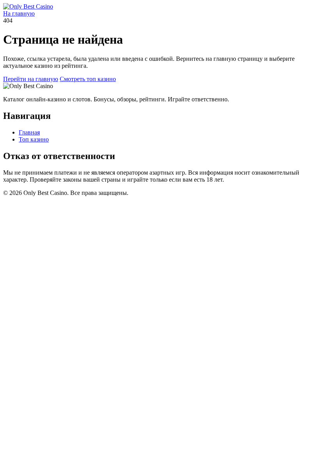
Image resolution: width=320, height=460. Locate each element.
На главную (19, 13)
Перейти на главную (30, 79)
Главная (29, 132)
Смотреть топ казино (88, 79)
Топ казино (34, 139)
